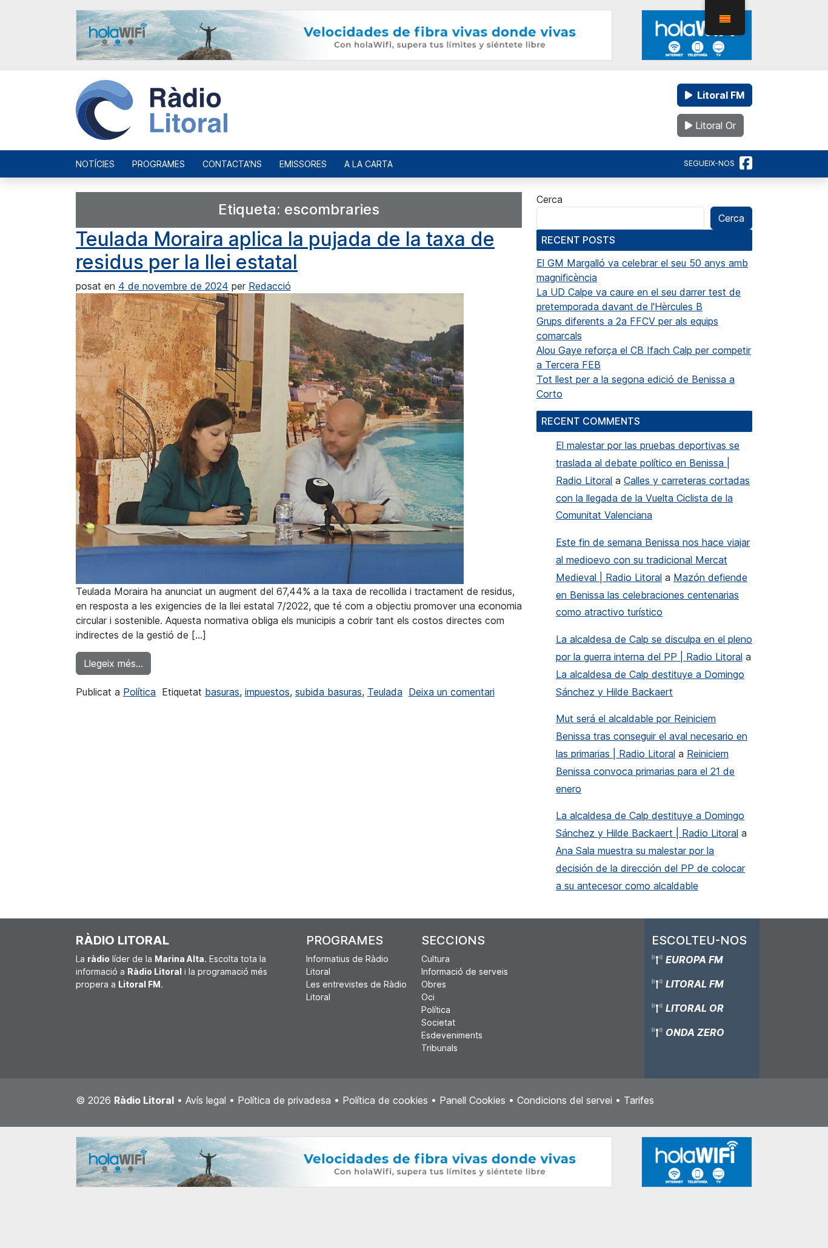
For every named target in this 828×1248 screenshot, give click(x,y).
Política (139, 692)
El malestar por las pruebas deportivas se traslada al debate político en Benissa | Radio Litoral (648, 462)
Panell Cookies (472, 1100)
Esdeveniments (451, 1035)
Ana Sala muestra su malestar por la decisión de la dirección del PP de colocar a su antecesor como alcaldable (650, 868)
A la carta (368, 164)
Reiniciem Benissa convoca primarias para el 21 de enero (645, 771)
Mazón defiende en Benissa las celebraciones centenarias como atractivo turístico (651, 595)
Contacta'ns (232, 164)
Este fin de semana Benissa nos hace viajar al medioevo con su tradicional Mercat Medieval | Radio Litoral (653, 559)
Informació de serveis (464, 971)
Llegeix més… (117, 663)
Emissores (303, 164)
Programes (158, 164)
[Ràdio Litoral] (151, 110)
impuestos (267, 692)
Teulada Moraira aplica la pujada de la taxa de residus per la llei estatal (285, 250)
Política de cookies (385, 1100)
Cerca (549, 199)
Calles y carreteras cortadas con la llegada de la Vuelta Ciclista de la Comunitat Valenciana (653, 498)
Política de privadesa (284, 1100)
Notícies (95, 164)
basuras (222, 692)
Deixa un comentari (452, 692)
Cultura (435, 959)
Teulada (384, 692)
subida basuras (328, 692)
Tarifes (639, 1100)
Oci (428, 997)
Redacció (270, 286)
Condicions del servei (564, 1100)
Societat (438, 1022)
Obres (433, 984)
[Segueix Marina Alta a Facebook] (746, 163)
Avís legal (205, 1100)
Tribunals (439, 1048)
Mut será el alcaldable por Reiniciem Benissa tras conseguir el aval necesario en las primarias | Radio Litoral (651, 736)
